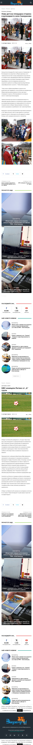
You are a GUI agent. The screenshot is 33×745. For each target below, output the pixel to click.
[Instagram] (10, 735)
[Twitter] (26, 735)
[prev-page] (2, 296)
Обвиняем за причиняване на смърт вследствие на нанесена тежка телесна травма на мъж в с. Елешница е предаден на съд (21, 358)
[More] (22, 173)
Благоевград (16, 218)
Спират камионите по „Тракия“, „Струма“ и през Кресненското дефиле (16, 256)
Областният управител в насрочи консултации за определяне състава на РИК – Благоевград (16, 222)
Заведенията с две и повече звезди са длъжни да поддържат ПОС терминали (16, 290)
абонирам (26, 307)
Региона (8, 8)
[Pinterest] (18, 735)
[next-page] (5, 296)
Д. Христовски (7, 43)
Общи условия (19, 741)
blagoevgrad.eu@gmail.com (16, 731)
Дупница (13, 8)
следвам (16, 307)
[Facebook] (6, 735)
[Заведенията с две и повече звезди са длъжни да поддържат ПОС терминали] (16, 276)
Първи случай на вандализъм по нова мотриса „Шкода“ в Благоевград (21, 369)
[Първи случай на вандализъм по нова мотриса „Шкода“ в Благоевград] (6, 368)
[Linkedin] (14, 735)
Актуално (16, 253)
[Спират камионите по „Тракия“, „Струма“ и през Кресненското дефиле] (16, 242)
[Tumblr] (22, 735)
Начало (3, 8)
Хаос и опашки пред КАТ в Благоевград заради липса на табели (9, 184)
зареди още (16, 376)
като (6, 307)
